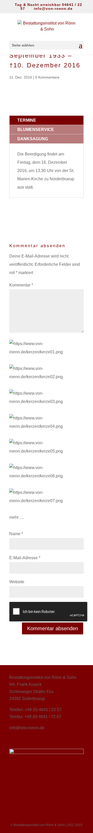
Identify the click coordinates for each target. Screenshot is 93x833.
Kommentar (21, 285)
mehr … (16, 517)
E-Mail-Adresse (24, 558)
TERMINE (26, 120)
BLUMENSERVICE (35, 129)
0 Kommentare (47, 77)
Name (16, 534)
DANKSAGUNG (32, 139)
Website (16, 582)
